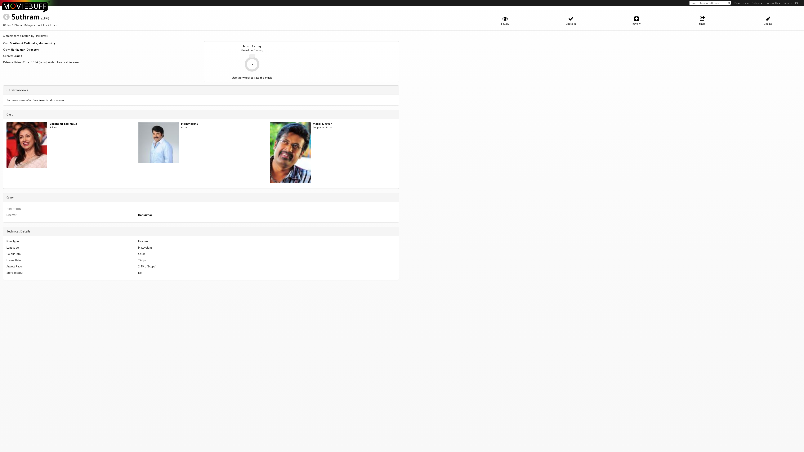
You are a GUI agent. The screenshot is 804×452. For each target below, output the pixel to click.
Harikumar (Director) (25, 49)
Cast (9, 114)
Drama (17, 56)
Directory (740, 3)
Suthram (25, 17)
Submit (756, 3)
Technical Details (18, 231)
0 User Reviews (17, 90)
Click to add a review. (49, 100)
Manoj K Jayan (322, 124)
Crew (10, 197)
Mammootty (47, 43)
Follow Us (772, 3)
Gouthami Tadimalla (23, 43)
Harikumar (145, 215)
